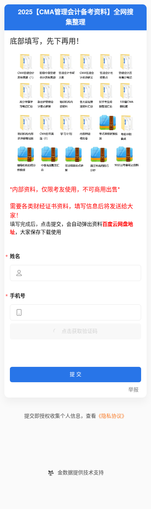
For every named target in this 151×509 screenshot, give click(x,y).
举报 (133, 389)
